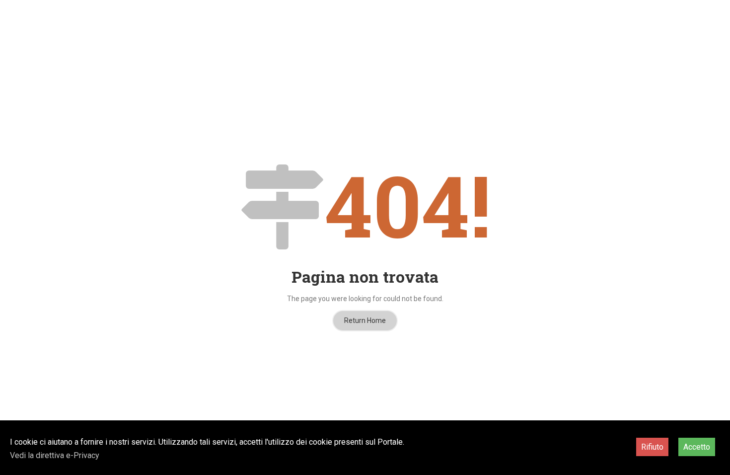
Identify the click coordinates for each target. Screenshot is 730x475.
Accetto (696, 447)
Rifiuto (652, 447)
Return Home (365, 320)
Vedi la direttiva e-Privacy (54, 455)
